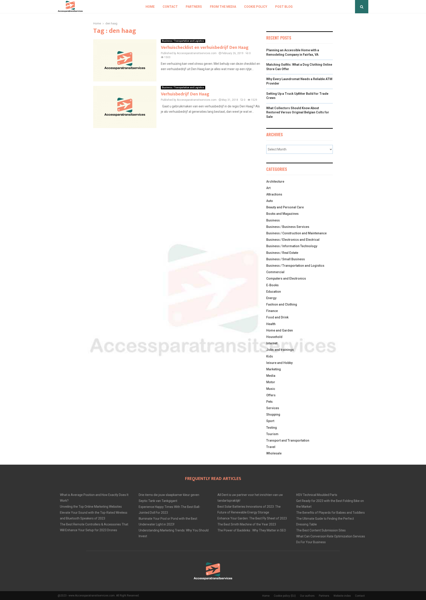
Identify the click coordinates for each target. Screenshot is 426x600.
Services (272, 408)
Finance (272, 311)
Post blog (284, 6)
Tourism (272, 434)
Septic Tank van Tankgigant (158, 501)
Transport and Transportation (287, 440)
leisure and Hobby (279, 363)
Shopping (273, 414)
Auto (269, 201)
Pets (269, 401)
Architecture (275, 181)
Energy (271, 298)
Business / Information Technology (291, 246)
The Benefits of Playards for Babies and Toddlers (330, 512)
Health (271, 324)
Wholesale (274, 453)
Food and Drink (277, 317)
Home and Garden (279, 330)
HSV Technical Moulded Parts (316, 495)
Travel (270, 447)
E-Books (272, 285)
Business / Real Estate (282, 253)
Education (273, 291)
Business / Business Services (287, 227)
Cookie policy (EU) (285, 595)
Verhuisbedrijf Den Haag (185, 94)
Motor (270, 382)
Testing (271, 427)
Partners (194, 6)
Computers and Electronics (286, 278)
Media (270, 375)
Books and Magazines (282, 213)
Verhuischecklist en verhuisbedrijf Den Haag (204, 47)
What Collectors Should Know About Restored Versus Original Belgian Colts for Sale (297, 112)
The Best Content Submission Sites (321, 530)
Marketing (273, 369)
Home (150, 6)
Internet (271, 343)
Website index (342, 595)
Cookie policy (255, 6)
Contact (170, 6)
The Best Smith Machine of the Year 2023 (246, 524)
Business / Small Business (285, 259)
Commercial (275, 272)
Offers (271, 395)
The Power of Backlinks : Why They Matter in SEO (251, 530)
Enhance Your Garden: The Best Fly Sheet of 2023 (252, 518)
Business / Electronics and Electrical (293, 239)
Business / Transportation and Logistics (183, 41)
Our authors (307, 595)
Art (268, 188)
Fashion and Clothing (281, 304)
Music (270, 389)
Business (273, 220)
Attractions (274, 194)
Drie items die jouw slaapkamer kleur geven (169, 495)
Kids (269, 356)
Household (274, 337)
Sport (270, 421)
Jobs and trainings (280, 349)
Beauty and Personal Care (285, 207)
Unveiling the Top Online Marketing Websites (91, 506)
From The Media (223, 6)
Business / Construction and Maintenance (296, 233)
